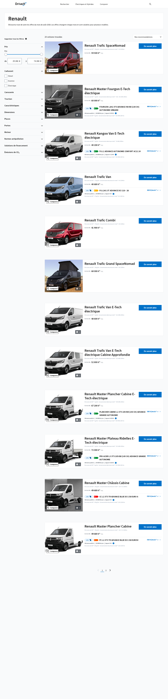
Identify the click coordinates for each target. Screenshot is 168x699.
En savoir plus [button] (150, 46)
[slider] (5, 54)
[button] (154, 106)
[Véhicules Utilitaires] (21, 4)
